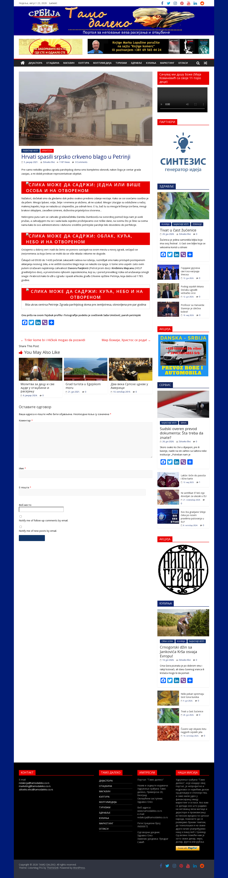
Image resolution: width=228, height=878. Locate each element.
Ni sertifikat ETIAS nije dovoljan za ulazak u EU (193, 494)
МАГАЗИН (68, 62)
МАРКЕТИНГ (167, 62)
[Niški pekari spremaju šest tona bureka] (168, 692)
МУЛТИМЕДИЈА (102, 62)
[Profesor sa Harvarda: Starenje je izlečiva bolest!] (168, 303)
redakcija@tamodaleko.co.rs (34, 783)
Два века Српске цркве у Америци (129, 386)
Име (22, 468)
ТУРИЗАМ (121, 62)
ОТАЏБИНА (52, 62)
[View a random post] (205, 62)
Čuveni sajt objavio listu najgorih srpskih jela (193, 730)
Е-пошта (25, 487)
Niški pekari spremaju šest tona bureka (192, 695)
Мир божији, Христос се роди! (126, 340)
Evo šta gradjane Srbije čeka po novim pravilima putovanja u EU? (193, 516)
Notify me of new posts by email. (38, 530)
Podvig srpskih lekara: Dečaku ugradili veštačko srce (192, 290)
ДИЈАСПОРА (35, 62)
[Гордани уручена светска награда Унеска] (168, 266)
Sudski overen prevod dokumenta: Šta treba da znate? (181, 433)
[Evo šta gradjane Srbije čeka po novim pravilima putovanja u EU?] (168, 510)
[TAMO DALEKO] (22, 63)
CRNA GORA (167, 641)
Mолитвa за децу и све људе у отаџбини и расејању (37, 387)
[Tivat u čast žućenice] (183, 193)
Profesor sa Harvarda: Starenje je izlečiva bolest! (192, 308)
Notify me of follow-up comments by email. (43, 520)
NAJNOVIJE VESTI (30, 150)
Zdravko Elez (49, 162)
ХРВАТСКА (47, 150)
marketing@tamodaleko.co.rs (35, 786)
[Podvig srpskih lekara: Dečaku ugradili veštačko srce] (168, 285)
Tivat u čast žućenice (178, 229)
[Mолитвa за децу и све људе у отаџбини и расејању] (40, 360)
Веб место (25, 505)
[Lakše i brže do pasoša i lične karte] (168, 473)
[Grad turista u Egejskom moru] (85, 360)
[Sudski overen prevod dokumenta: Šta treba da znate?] (183, 392)
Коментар (26, 420)
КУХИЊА (151, 62)
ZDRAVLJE (197, 224)
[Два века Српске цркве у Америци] (130, 360)
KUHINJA (166, 224)
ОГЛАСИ (183, 62)
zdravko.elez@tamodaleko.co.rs (36, 789)
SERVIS (183, 422)
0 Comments (81, 162)
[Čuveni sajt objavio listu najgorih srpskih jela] (168, 727)
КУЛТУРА (83, 62)
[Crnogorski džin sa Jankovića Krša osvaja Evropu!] (183, 610)
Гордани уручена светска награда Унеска (190, 271)
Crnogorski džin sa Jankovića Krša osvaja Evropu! (178, 651)
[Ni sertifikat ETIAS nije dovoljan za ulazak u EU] (168, 491)
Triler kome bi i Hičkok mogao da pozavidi (53, 340)
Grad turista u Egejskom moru (83, 386)
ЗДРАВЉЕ (136, 62)
